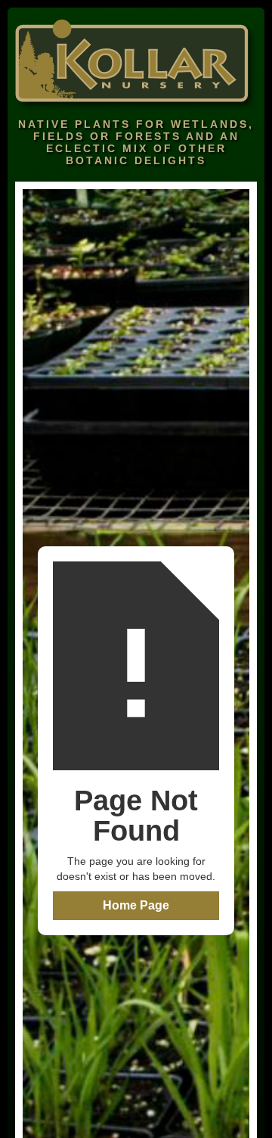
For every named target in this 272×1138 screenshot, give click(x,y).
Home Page (136, 905)
